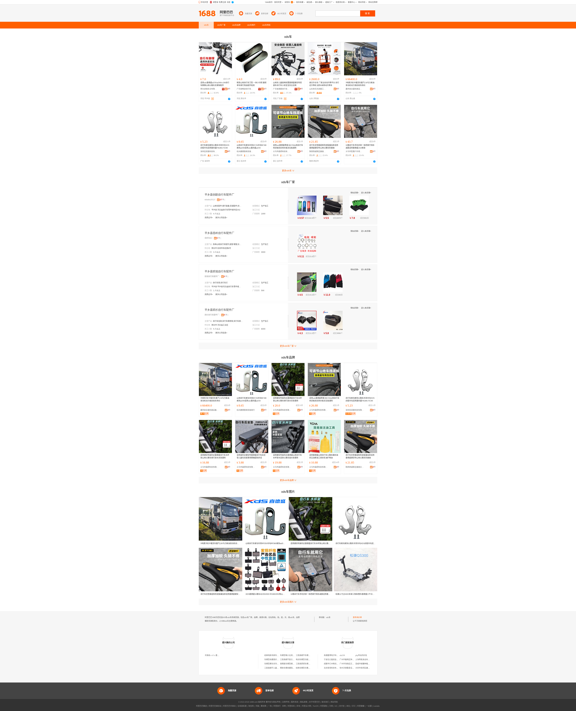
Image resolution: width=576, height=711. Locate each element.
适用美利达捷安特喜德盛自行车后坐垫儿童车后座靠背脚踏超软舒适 (251, 456)
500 (262, 291)
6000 (263, 329)
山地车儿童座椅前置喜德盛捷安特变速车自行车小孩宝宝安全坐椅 (287, 84)
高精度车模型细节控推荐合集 (291, 664)
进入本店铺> (366, 193)
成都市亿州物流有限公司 (334, 664)
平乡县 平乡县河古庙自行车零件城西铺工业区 (227, 287)
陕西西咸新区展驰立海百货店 (317, 151)
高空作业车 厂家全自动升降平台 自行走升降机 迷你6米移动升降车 (324, 84)
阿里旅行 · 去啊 (279, 706)
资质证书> (209, 218)
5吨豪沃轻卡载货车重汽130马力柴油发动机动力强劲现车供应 (360, 84)
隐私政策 (303, 702)
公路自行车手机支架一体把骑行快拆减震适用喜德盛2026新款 (360, 146)
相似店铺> (355, 193)
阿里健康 (360, 706)
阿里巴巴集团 (201, 706)
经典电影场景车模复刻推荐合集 (277, 655)
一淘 (270, 706)
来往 (348, 706)
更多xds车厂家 (287, 346)
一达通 (369, 706)
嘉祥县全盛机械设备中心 (354, 89)
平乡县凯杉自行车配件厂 (219, 310)
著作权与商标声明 (273, 702)
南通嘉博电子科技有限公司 (334, 655)
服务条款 (294, 702)
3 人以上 (216, 252)
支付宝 (342, 706)
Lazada (376, 706)
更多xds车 (287, 170)
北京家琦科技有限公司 (333, 668)
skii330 (342, 655)
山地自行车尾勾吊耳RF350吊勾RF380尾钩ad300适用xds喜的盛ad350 (251, 146)
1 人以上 (216, 291)
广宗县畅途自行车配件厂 (245, 89)
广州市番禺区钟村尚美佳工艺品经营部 (355, 659)
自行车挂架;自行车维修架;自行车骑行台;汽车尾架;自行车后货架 (228, 321)
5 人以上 (216, 329)
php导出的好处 (361, 655)
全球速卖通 (241, 706)
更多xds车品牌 (287, 480)
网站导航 (334, 702)
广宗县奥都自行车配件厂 (281, 89)
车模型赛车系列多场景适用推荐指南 (278, 664)
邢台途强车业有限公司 (208, 89)
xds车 (328, 617)
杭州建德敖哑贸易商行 (245, 151)
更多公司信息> (221, 218)
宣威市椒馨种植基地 (363, 664)
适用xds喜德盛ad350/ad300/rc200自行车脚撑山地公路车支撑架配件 (214, 84)
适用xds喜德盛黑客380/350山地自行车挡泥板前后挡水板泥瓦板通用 (288, 146)
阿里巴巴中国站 (229, 706)
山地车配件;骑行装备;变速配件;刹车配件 (228, 206)
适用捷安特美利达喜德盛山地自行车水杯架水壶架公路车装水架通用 (287, 456)
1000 (263, 214)
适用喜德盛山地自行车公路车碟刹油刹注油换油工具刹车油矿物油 (323, 456)
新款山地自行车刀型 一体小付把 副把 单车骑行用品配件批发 (251, 84)
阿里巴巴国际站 (215, 706)
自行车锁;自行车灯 (220, 283)
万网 (331, 706)
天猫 (257, 706)
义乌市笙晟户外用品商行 (354, 151)
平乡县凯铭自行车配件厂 (219, 271)
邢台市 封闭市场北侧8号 (221, 248)
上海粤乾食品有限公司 (364, 659)
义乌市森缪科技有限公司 (281, 151)
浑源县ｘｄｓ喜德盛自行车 (215, 655)
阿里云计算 (306, 706)
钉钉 (353, 706)
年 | (222, 200)
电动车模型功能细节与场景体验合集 (310, 659)
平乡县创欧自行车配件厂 (219, 194)
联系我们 (325, 702)
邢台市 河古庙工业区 (220, 325)
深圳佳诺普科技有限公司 (208, 151)
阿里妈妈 (291, 706)
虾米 (298, 706)
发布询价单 (357, 617)
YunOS (315, 706)
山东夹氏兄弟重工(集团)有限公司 (317, 89)
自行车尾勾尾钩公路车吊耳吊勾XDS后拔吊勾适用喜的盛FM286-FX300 (214, 146)
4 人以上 (216, 214)
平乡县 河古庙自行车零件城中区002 (226, 210)
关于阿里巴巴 (314, 702)
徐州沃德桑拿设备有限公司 (350, 668)
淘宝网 (251, 706)
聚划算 (263, 706)
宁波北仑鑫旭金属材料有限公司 (336, 659)
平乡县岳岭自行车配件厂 (219, 233)
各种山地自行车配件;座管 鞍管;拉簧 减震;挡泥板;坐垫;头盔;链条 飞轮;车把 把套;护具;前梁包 (228, 244)
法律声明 (285, 702)
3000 (263, 252)
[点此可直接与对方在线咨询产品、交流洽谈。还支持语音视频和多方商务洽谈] (229, 99)
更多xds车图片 (287, 602)
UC (336, 706)
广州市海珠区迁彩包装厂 (349, 664)
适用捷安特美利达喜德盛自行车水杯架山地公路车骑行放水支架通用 (287, 399)
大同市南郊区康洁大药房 (365, 668)
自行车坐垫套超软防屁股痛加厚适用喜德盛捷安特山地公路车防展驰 (323, 146)
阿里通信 (323, 706)
